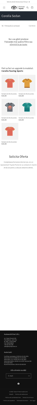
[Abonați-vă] (29, 375)
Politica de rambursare (21, 394)
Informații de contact (22, 400)
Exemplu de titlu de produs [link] (9, 94)
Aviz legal (32, 400)
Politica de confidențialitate (13, 397)
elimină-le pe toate (18, 44)
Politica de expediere (9, 400)
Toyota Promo (17, 391)
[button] (4, 7)
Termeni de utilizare (28, 397)
